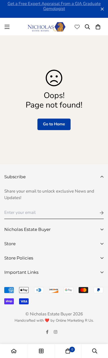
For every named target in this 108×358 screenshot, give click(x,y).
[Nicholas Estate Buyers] (46, 26)
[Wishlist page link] (77, 26)
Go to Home (54, 124)
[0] (67, 350)
